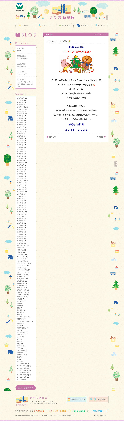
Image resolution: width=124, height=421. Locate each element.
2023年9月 (20, 178)
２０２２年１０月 (22, 370)
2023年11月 (20, 165)
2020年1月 (20, 116)
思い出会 (19, 323)
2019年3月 (20, 105)
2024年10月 (20, 187)
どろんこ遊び (21, 256)
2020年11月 (20, 111)
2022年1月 (20, 143)
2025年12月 (20, 216)
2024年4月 (20, 201)
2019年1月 (20, 100)
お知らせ (19, 252)
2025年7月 (20, 232)
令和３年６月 (21, 296)
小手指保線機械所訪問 (24, 321)
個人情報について (102, 415)
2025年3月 (20, 223)
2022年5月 (20, 151)
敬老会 (19, 325)
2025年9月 (20, 236)
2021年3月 (20, 138)
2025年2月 (20, 221)
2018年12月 (20, 98)
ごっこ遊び (20, 254)
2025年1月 (20, 218)
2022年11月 (20, 140)
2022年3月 (20, 147)
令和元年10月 (21, 274)
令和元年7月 (21, 283)
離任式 (19, 357)
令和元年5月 (21, 281)
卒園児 (19, 303)
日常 (18, 330)
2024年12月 (20, 192)
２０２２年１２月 (22, 375)
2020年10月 (20, 109)
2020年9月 (20, 125)
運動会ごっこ (21, 355)
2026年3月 (20, 243)
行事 (18, 348)
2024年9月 (20, 207)
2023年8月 (20, 176)
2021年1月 (20, 134)
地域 (18, 314)
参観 (18, 308)
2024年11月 (20, 189)
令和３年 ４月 (21, 290)
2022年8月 (20, 158)
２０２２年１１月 (22, 372)
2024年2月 (20, 196)
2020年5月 (20, 122)
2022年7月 (20, 156)
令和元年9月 (21, 285)
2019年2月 (20, 102)
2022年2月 (20, 145)
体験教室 (19, 299)
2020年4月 (20, 120)
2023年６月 (20, 185)
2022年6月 (20, 154)
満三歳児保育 (21, 332)
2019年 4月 (21, 107)
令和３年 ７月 (21, 294)
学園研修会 (20, 319)
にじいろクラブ (21, 259)
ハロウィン (20, 267)
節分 (18, 339)
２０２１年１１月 (22, 366)
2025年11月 (20, 214)
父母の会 (19, 334)
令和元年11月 (21, 276)
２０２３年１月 (21, 379)
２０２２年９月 (21, 377)
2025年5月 (20, 227)
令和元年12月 (21, 279)
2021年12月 (20, 131)
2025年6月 (20, 230)
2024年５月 (20, 209)
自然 (18, 343)
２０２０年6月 (21, 363)
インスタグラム (21, 261)
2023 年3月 (20, 160)
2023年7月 (20, 174)
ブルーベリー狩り (22, 272)
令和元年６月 (21, 288)
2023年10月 (20, 163)
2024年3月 (20, 198)
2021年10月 (20, 129)
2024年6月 (20, 203)
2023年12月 (20, 167)
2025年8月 (20, 234)
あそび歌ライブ (21, 245)
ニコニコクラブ (21, 265)
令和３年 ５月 (21, 292)
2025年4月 (20, 225)
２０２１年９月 (21, 368)
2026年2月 (20, 241)
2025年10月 (20, 212)
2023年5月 (20, 172)
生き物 (19, 337)
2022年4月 (20, 149)
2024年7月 (20, 205)
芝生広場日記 (21, 346)
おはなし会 (20, 247)
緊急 (18, 341)
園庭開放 (19, 312)
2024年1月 (20, 194)
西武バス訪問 (21, 350)
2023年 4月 (21, 180)
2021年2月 (20, 136)
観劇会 (19, 352)
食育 (18, 361)
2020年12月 (20, 113)
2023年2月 (20, 169)
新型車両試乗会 (21, 328)
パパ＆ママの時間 (22, 270)
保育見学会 (20, 301)
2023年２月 (20, 183)
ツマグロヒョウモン (23, 263)
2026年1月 (20, 238)
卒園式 (19, 305)
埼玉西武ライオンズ (23, 317)
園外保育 (19, 310)
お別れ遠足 (20, 250)
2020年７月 (20, 127)
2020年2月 (20, 118)
